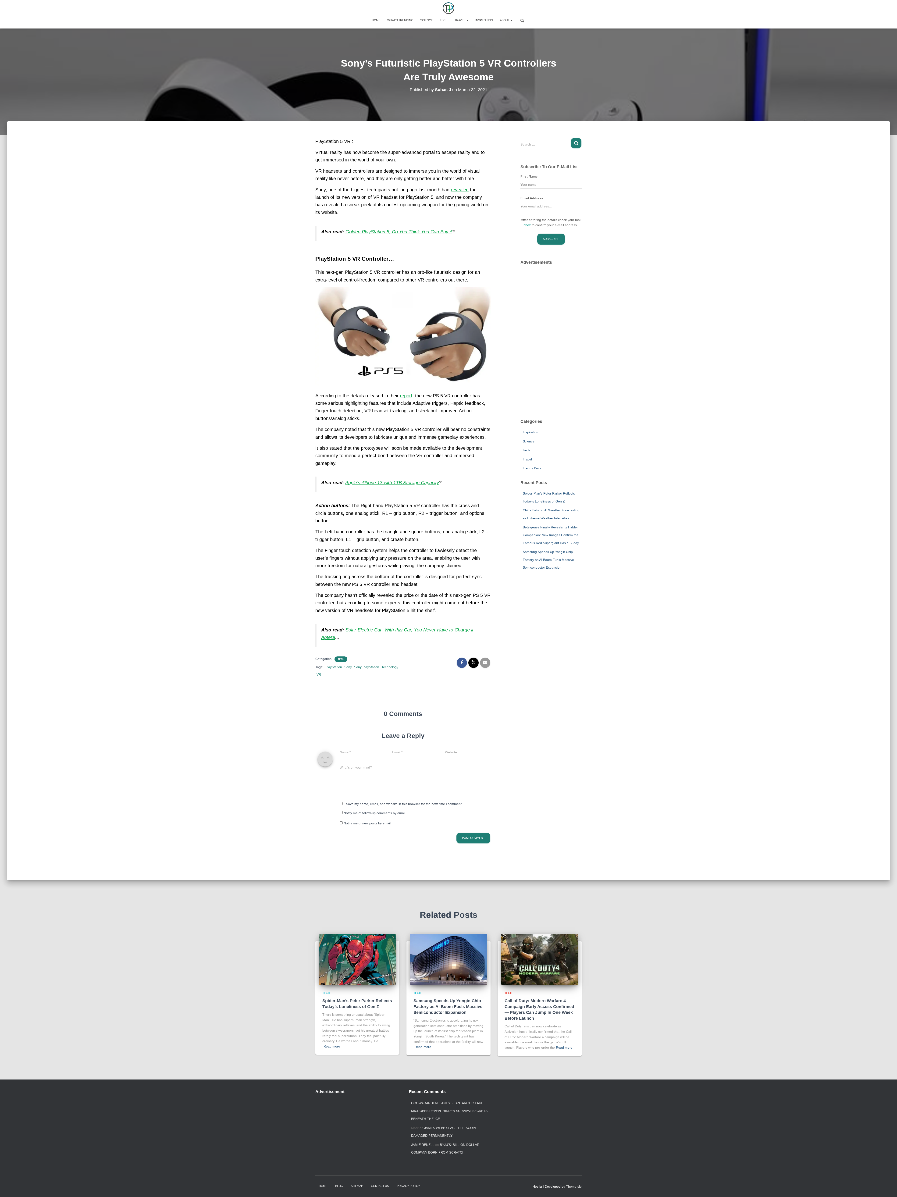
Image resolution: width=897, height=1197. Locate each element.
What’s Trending (400, 20)
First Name (528, 176)
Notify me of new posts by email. (368, 823)
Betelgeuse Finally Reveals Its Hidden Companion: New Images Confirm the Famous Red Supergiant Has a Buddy (551, 535)
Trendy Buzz (532, 468)
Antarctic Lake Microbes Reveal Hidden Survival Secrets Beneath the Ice (449, 1111)
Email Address (531, 198)
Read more (332, 1046)
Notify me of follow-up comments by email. (375, 813)
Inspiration (484, 20)
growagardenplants (430, 1103)
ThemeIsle (574, 1186)
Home (376, 20)
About (505, 20)
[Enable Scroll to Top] (888, 1187)
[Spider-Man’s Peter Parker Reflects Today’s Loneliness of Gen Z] (357, 959)
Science (426, 20)
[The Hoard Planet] (448, 8)
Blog (339, 1186)
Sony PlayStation (366, 667)
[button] (467, 20)
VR (319, 674)
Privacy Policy (408, 1186)
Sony (348, 667)
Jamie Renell (422, 1145)
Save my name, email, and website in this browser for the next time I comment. (404, 804)
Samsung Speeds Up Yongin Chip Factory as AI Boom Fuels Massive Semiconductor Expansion (548, 559)
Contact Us (380, 1186)
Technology (389, 667)
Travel (460, 20)
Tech (444, 20)
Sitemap (357, 1186)
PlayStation (333, 667)
